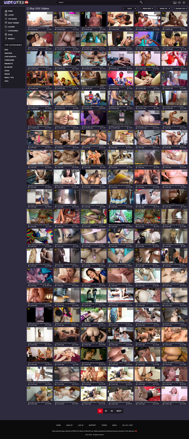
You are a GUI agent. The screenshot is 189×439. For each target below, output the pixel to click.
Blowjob (8, 67)
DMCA (114, 425)
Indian (7, 74)
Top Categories (13, 45)
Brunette (8, 63)
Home (10, 11)
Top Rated (12, 19)
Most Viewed (13, 23)
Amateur (8, 53)
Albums (11, 27)
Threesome (9, 60)
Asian (6, 70)
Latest (11, 15)
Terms (104, 425)
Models (11, 39)
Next (119, 411)
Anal (6, 81)
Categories (13, 31)
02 (106, 411)
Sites (10, 35)
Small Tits (9, 77)
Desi (6, 50)
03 (112, 411)
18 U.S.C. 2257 (127, 425)
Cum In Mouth (10, 56)
